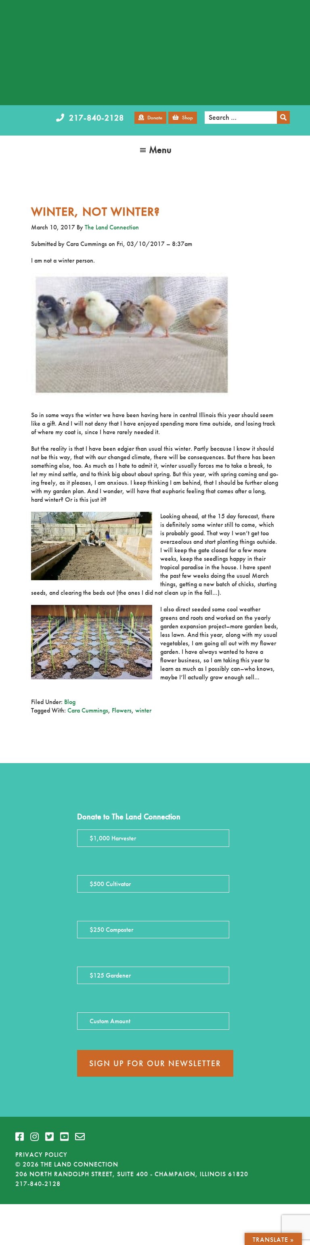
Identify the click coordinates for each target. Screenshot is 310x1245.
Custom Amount (110, 1021)
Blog (69, 702)
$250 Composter (111, 929)
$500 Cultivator (110, 884)
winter (143, 710)
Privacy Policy (41, 1154)
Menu (160, 149)
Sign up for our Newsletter (155, 1063)
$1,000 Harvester (113, 838)
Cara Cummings (87, 710)
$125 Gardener (110, 975)
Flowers (122, 710)
